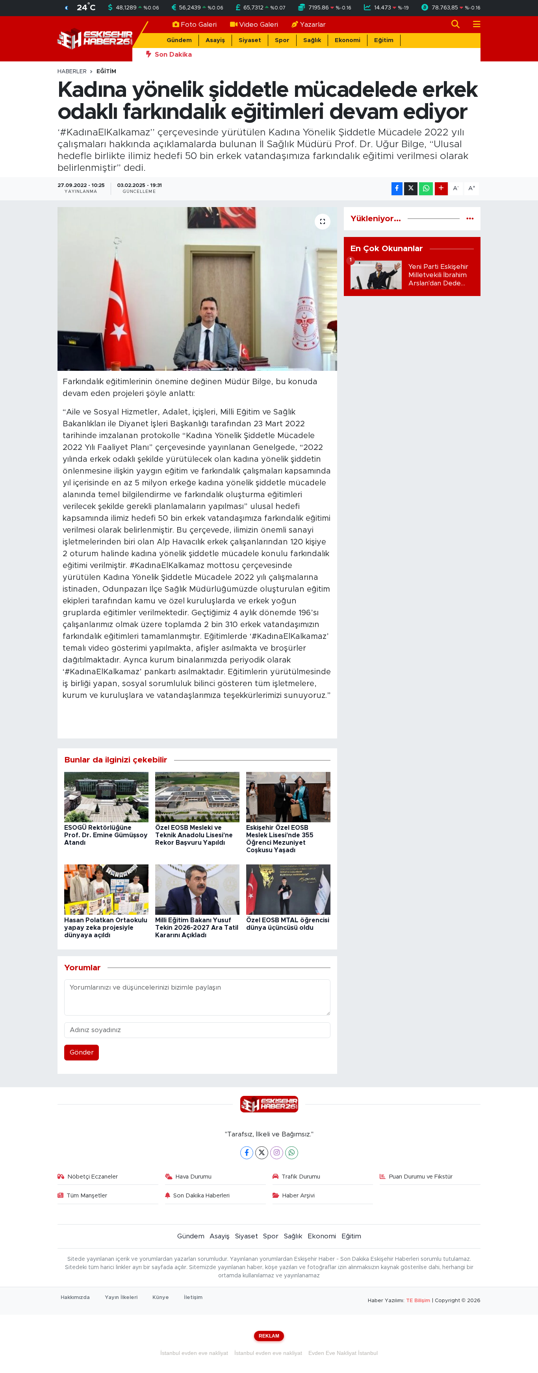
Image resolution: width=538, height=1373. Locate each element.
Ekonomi (347, 40)
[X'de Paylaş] (410, 188)
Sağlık (312, 40)
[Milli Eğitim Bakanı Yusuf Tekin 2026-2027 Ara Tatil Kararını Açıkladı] (197, 889)
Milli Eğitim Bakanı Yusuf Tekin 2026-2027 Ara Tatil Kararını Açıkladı (196, 927)
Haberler (72, 71)
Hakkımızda (75, 1297)
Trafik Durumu (301, 1177)
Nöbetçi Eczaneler (92, 1177)
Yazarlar (313, 24)
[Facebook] (246, 1152)
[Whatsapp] (291, 1152)
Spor (282, 40)
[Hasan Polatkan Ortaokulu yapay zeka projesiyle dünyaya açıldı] (106, 889)
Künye (160, 1297)
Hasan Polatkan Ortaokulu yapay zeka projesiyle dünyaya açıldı (105, 927)
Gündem (179, 40)
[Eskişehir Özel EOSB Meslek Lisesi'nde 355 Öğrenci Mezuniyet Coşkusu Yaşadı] (288, 797)
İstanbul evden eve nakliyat (194, 1353)
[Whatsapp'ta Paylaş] (426, 188)
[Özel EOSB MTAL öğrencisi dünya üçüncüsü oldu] (288, 889)
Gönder (82, 1052)
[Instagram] (276, 1152)
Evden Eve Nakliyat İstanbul (343, 1353)
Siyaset (250, 40)
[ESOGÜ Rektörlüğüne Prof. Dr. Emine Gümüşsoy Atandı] (106, 797)
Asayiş (215, 40)
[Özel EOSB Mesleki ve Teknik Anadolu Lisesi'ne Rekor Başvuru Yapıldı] (197, 797)
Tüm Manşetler (87, 1196)
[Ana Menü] (473, 24)
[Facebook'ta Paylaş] (397, 188)
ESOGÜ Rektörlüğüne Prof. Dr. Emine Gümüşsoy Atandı (106, 835)
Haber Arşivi (298, 1196)
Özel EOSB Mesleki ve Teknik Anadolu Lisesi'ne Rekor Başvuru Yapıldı (194, 835)
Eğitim (383, 40)
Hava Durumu (193, 1177)
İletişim (193, 1297)
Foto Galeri (199, 24)
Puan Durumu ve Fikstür (421, 1177)
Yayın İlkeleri (121, 1297)
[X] (261, 1152)
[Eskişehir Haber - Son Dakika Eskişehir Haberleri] (95, 38)
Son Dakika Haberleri (201, 1196)
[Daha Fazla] (441, 188)
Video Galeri (258, 24)
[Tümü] (470, 218)
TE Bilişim (418, 1300)
